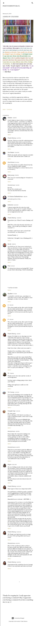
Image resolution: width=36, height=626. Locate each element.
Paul (9, 266)
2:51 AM (13, 266)
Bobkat (10, 117)
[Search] (32, 2)
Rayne (9, 464)
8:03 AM (19, 532)
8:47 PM (19, 138)
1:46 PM (17, 185)
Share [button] (4, 109)
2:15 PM (18, 333)
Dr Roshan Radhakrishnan (15, 196)
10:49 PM (17, 152)
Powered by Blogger (19, 618)
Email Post (9, 109)
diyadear (10, 293)
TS (8, 373)
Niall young (11, 175)
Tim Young (11, 392)
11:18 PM (14, 244)
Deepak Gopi (11, 411)
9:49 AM (18, 411)
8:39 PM (19, 562)
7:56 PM (12, 373)
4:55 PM (14, 117)
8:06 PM (16, 205)
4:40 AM (17, 392)
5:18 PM (25, 196)
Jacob (9, 244)
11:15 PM (17, 175)
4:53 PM (17, 431)
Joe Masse (11, 152)
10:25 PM (19, 217)
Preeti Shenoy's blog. (11, 6)
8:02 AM (19, 486)
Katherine (10, 205)
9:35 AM (11, 305)
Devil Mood (11, 162)
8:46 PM (17, 447)
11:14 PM (17, 162)
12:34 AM (14, 464)
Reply (9, 134)
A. (8, 305)
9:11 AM (15, 293)
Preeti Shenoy (12, 138)
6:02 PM (17, 543)
